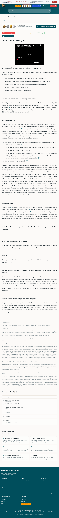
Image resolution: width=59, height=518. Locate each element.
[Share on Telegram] (10, 392)
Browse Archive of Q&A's (46, 487)
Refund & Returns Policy (46, 493)
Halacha (3, 483)
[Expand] (4, 401)
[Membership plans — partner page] (26, 6)
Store (42, 489)
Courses (42, 483)
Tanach (22, 483)
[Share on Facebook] (16, 392)
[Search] (49, 11)
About (2, 485)
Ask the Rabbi (44, 485)
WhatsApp (41, 33)
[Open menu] (6, 6)
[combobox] (29, 11)
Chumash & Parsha (25, 481)
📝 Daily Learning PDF (8, 36)
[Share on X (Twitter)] (13, 392)
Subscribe (3, 489)
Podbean (3, 499)
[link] (13, 16)
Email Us (24, 499)
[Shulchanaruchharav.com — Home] (3, 5)
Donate (54, 1)
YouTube (3, 501)
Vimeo (2, 503)
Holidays (23, 489)
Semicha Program (45, 481)
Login (2, 487)
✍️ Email (32, 33)
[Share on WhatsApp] (7, 392)
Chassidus (23, 485)
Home (3, 16)
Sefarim (22, 487)
